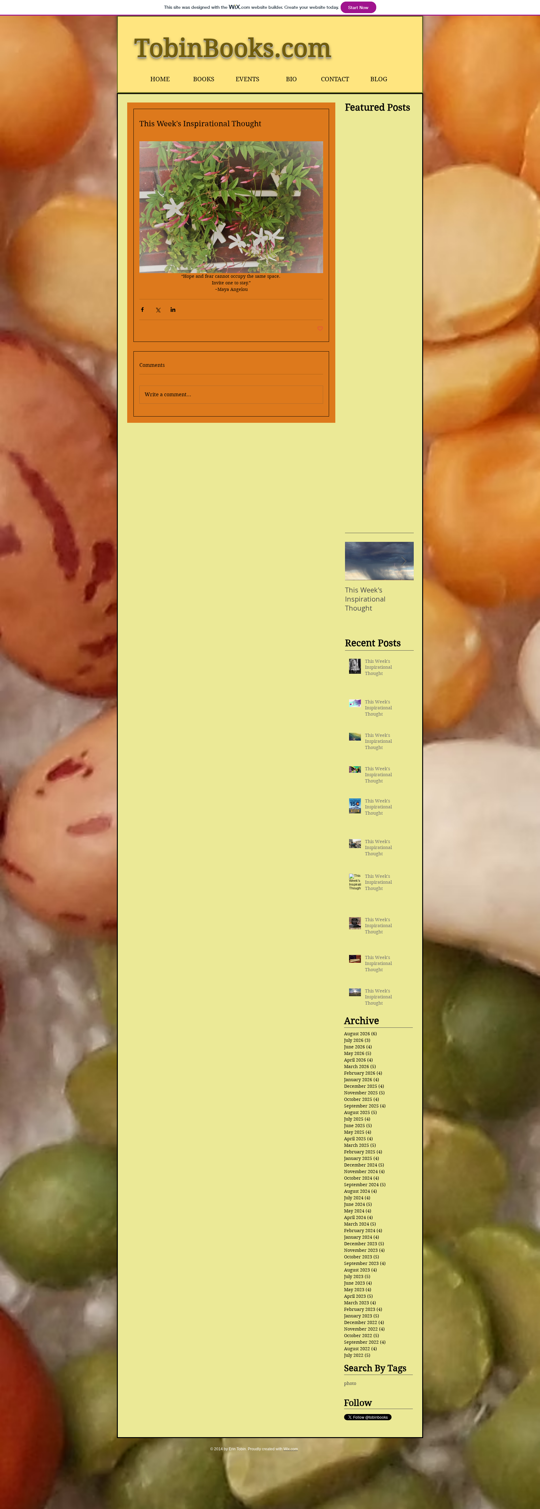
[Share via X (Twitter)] (158, 309)
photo (350, 1383)
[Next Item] (404, 561)
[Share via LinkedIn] (173, 309)
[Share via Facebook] (142, 309)
